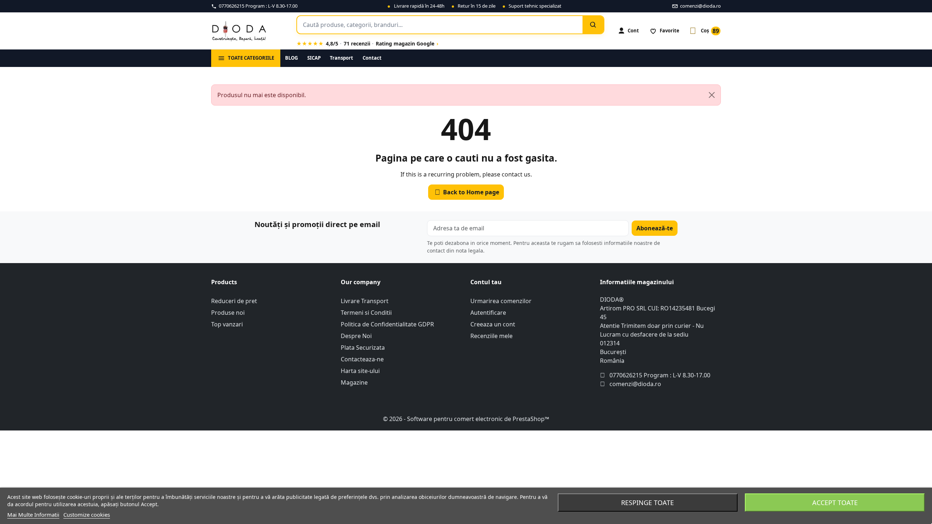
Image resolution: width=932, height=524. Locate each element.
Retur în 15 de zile (476, 6)
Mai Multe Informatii (33, 514)
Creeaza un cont (492, 324)
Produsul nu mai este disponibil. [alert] (261, 95)
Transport (341, 58)
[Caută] (593, 24)
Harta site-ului (360, 371)
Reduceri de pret (234, 301)
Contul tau (486, 282)
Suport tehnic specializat (535, 6)
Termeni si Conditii (366, 313)
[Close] (711, 95)
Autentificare (488, 313)
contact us (516, 174)
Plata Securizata (363, 348)
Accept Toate (835, 502)
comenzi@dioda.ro (635, 384)
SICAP (314, 58)
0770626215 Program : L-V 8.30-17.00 (659, 375)
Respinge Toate (647, 502)
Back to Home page (467, 192)
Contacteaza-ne (362, 359)
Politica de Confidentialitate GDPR (387, 324)
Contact (372, 58)
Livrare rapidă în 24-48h (419, 6)
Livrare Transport (364, 301)
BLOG (291, 58)
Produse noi (228, 313)
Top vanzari (227, 324)
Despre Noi (356, 336)
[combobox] (439, 24)
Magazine (354, 382)
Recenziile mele (491, 336)
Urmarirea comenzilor (501, 301)
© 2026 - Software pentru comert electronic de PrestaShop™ (466, 419)
